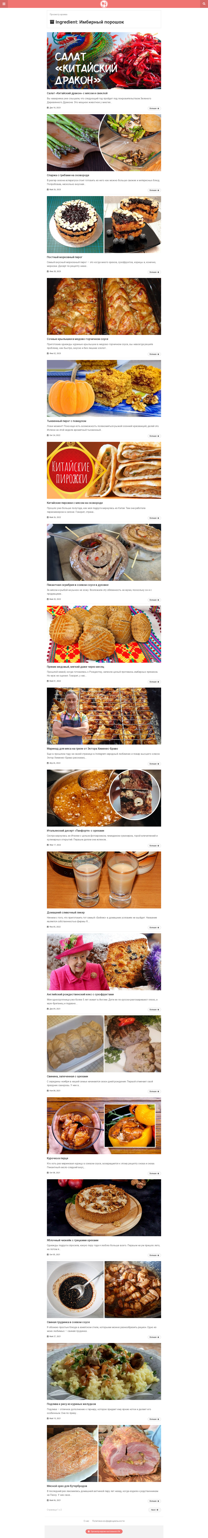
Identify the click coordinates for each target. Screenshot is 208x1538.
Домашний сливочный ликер (66, 912)
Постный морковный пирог (64, 257)
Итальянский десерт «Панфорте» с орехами (75, 830)
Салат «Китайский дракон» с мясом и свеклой (77, 93)
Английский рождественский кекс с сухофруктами (80, 994)
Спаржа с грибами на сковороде (68, 175)
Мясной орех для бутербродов (67, 1486)
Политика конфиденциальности (108, 1521)
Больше (153, 108)
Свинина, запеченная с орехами (67, 1076)
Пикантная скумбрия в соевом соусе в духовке (78, 584)
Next (153, 1510)
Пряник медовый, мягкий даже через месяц (75, 666)
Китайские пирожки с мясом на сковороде (75, 502)
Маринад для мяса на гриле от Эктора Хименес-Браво (82, 748)
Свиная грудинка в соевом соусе (68, 1322)
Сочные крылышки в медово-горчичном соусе (77, 339)
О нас (86, 1521)
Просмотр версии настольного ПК (105, 1531)
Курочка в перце (57, 1158)
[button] (4, 4)
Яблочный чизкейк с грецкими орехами (72, 1240)
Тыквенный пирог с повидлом (66, 421)
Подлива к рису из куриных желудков (71, 1404)
